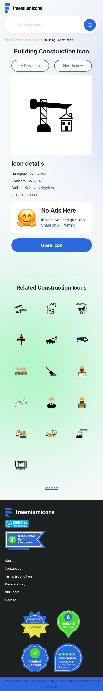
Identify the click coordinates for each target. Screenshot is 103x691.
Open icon (51, 245)
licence (32, 194)
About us (11, 561)
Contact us (13, 568)
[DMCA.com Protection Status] (17, 524)
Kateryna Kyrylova (40, 188)
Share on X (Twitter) (58, 225)
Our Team (12, 592)
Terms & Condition (18, 576)
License (10, 600)
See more (51, 488)
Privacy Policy (15, 584)
